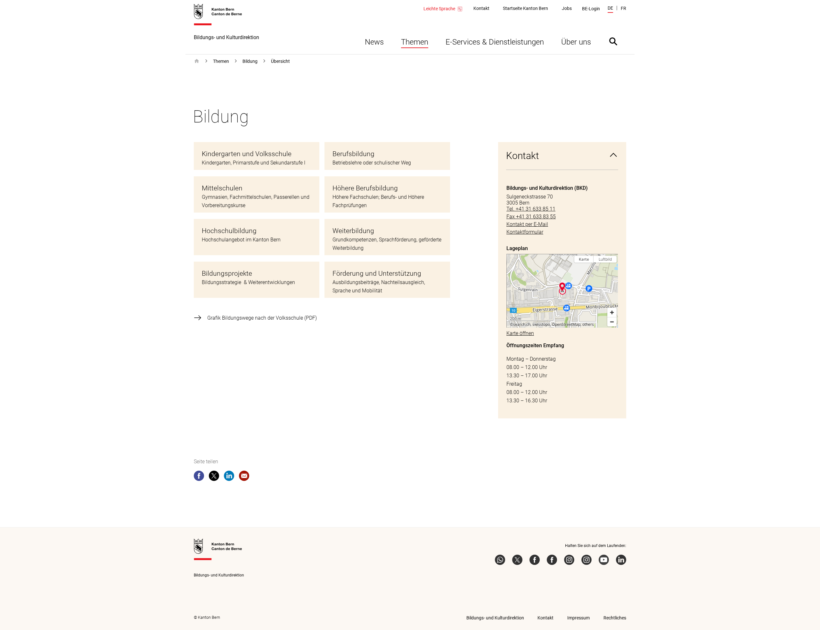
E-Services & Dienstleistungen (495, 42)
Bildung (250, 61)
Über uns (576, 42)
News (374, 42)
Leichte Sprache (439, 8)
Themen (414, 42)
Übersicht (280, 61)
